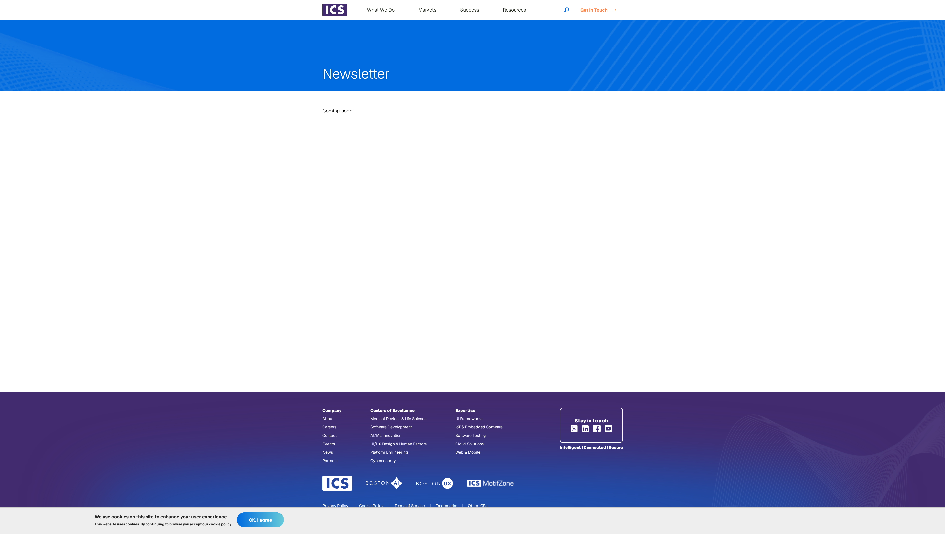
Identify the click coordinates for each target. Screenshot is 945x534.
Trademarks (446, 505)
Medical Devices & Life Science (398, 418)
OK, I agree (260, 520)
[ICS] (337, 483)
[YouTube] (608, 428)
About (328, 418)
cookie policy (220, 524)
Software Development (391, 427)
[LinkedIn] (585, 428)
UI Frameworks (468, 418)
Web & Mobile (467, 452)
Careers (329, 427)
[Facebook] (597, 428)
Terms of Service (410, 505)
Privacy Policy (335, 505)
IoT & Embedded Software (479, 427)
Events (328, 443)
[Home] (334, 10)
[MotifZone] (490, 483)
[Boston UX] (434, 483)
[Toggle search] (566, 9)
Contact (329, 435)
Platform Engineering (389, 452)
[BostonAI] (384, 483)
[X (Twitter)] (574, 428)
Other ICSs (477, 505)
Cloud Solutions (469, 443)
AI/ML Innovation (385, 435)
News (327, 452)
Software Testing (470, 435)
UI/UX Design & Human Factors (398, 443)
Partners (329, 460)
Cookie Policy (371, 505)
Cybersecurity (383, 460)
